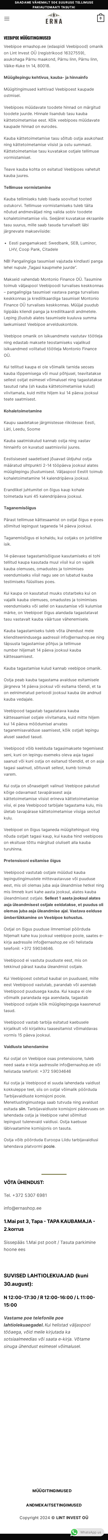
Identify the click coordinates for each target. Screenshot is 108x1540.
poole (49, 1146)
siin (22, 1108)
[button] (7, 18)
